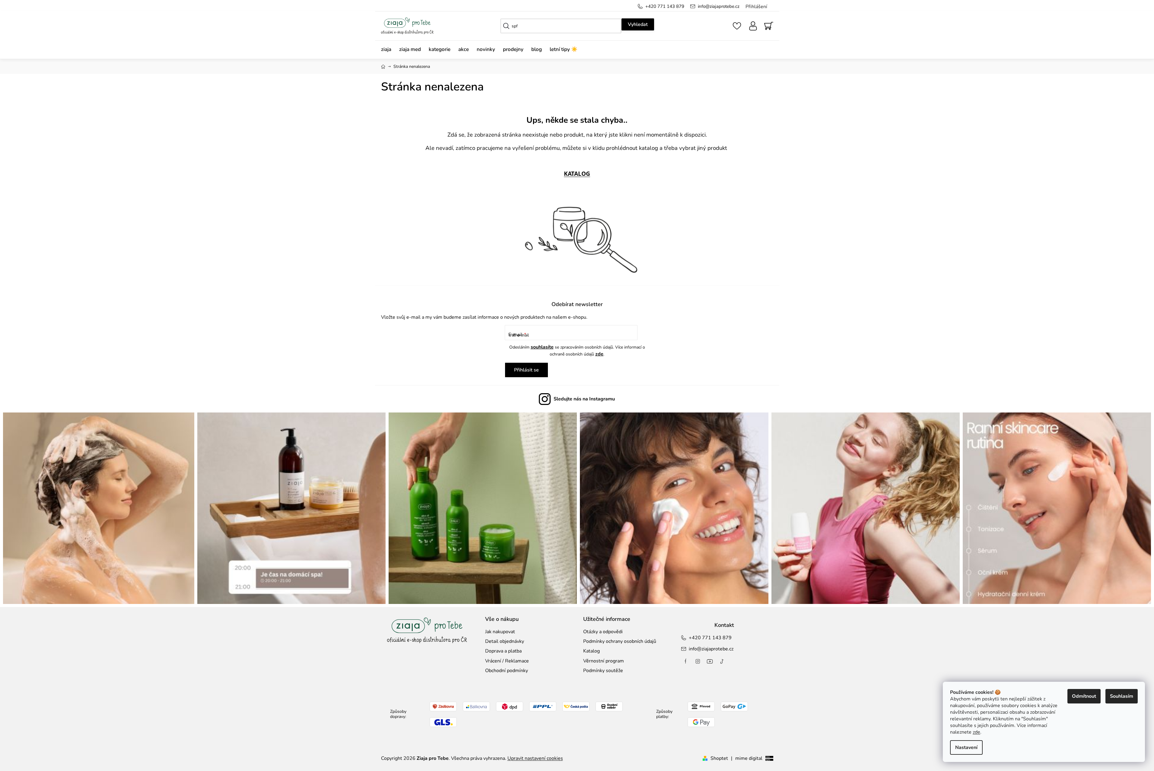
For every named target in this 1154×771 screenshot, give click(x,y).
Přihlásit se (526, 370)
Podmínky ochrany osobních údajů (619, 641)
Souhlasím (1121, 696)
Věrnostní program (603, 661)
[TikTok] (721, 661)
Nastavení (966, 747)
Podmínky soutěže (603, 670)
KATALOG (577, 173)
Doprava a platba (503, 651)
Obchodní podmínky (506, 670)
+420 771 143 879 (664, 6)
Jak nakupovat (500, 631)
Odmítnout (1084, 696)
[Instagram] (697, 661)
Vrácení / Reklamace (507, 661)
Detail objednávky (504, 641)
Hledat (638, 24)
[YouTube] (709, 661)
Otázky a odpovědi (603, 631)
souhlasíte (542, 347)
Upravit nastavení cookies (535, 758)
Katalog (591, 651)
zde (976, 732)
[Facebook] (685, 661)
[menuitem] (388, 49)
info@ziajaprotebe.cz (718, 6)
